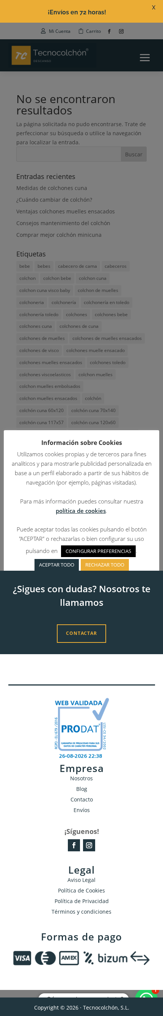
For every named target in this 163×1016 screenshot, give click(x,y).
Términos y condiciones (81, 911)
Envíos (82, 810)
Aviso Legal (81, 879)
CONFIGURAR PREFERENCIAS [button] (98, 551)
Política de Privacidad (82, 901)
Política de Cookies (81, 890)
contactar (81, 633)
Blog (81, 788)
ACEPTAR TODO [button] (56, 564)
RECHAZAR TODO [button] (104, 564)
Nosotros (81, 778)
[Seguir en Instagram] (89, 845)
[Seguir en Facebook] (74, 845)
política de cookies (81, 510)
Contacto (82, 799)
